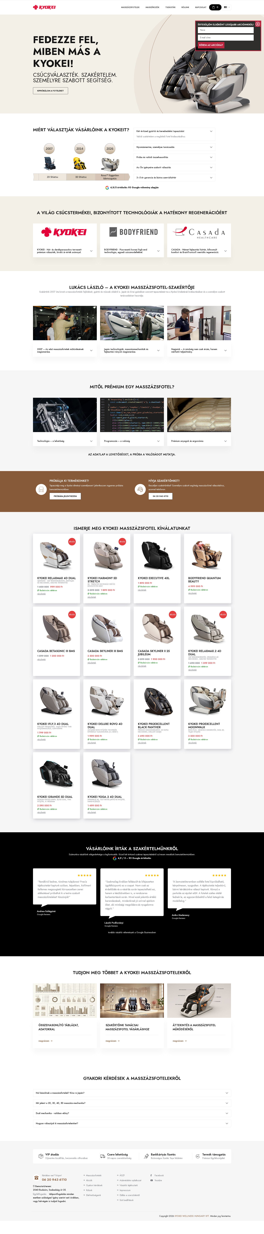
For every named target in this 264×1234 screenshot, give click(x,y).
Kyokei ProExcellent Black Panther (154, 725)
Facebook (159, 1175)
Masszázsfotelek (130, 7)
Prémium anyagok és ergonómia (187, 441)
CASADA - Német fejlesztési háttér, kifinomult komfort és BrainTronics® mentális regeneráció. (195, 251)
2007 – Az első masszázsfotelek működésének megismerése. (60, 350)
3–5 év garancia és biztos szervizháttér (156, 177)
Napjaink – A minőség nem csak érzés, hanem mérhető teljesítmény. (194, 350)
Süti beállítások (127, 1200)
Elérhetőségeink (93, 1195)
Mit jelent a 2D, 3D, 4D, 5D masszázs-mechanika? (60, 1103)
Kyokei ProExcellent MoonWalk (204, 725)
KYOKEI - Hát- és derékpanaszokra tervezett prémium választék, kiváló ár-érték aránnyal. (59, 251)
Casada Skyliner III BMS (105, 651)
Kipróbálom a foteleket (50, 90)
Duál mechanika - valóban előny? (52, 1113)
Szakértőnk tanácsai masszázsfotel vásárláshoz (127, 1027)
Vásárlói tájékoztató (129, 1185)
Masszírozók (152, 7)
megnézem (43, 1040)
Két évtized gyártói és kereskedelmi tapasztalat (160, 131)
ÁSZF (122, 1175)
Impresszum (125, 1190)
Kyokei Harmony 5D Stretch (102, 580)
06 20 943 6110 (160, 496)
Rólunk (185, 7)
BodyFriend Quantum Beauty (204, 580)
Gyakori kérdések (94, 1185)
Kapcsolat (200, 7)
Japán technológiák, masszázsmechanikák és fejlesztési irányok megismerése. (126, 350)
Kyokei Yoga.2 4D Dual (105, 797)
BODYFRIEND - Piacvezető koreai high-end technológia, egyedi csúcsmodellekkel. (125, 251)
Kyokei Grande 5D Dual (54, 797)
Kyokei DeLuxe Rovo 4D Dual (105, 725)
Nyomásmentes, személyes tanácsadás (155, 147)
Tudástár (170, 7)
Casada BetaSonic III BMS (56, 651)
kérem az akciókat (211, 45)
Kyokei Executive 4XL (154, 578)
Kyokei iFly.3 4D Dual (53, 724)
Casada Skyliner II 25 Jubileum (154, 652)
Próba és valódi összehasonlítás (152, 157)
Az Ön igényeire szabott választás (154, 167)
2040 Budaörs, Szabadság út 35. (49, 1189)
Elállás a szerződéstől (130, 1195)
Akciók (89, 1180)
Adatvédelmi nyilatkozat (130, 1180)
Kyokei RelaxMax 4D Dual (56, 578)
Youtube (158, 1180)
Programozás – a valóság (117, 441)
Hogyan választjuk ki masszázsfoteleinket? (57, 1123)
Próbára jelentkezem (65, 496)
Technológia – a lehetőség (50, 441)
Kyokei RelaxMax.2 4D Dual (204, 652)
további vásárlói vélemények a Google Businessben (132, 932)
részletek (41, 593)
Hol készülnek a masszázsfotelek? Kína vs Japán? (60, 1093)
